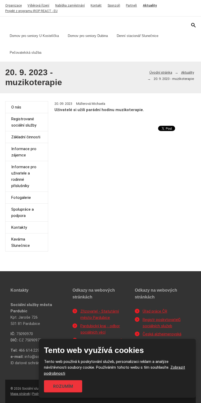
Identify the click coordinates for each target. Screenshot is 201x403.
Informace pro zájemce (23, 151)
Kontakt (96, 5)
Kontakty (19, 227)
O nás (16, 107)
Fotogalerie (21, 197)
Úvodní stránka (160, 72)
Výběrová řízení (38, 5)
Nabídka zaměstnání (70, 5)
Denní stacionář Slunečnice (137, 36)
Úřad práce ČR (155, 311)
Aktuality (150, 5)
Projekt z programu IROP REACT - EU (31, 11)
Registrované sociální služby (23, 122)
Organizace (13, 5)
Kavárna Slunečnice (20, 242)
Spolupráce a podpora (22, 212)
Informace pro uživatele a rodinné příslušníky (23, 176)
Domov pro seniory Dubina (88, 36)
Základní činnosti (25, 137)
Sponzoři (114, 5)
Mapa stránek (20, 394)
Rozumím (63, 386)
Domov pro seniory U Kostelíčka (34, 36)
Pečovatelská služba (25, 53)
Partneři (131, 5)
